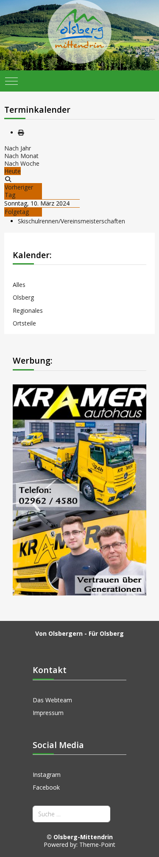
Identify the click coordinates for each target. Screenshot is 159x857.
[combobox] (71, 814)
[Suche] (8, 179)
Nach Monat (21, 156)
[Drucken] (21, 132)
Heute (12, 171)
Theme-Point (97, 844)
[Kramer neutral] (79, 489)
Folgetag (17, 212)
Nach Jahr (17, 148)
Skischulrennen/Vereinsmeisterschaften (71, 221)
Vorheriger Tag (19, 191)
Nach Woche (21, 163)
